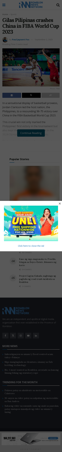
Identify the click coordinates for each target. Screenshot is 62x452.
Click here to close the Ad (31, 245)
